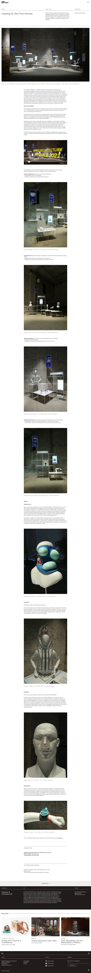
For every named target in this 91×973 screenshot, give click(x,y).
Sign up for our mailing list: (73, 961)
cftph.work (60, 838)
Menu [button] (88, 2)
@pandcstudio (78, 893)
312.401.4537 (4, 963)
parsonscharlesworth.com (81, 891)
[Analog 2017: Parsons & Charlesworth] (16, 926)
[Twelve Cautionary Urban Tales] (45, 926)
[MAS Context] (5, 2)
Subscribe (72, 965)
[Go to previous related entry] (2, 953)
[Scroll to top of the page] (89, 970)
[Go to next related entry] (88, 953)
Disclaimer (26, 962)
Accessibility (26, 961)
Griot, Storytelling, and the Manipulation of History (72, 941)
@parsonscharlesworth (80, 894)
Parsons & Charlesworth (80, 13)
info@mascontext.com (7, 965)
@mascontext (50, 961)
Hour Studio (48, 852)
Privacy (25, 963)
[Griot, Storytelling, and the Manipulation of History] (75, 926)
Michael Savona (35, 853)
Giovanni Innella (35, 855)
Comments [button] (44, 883)
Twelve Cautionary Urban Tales (44, 941)
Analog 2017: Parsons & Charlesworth (11, 941)
